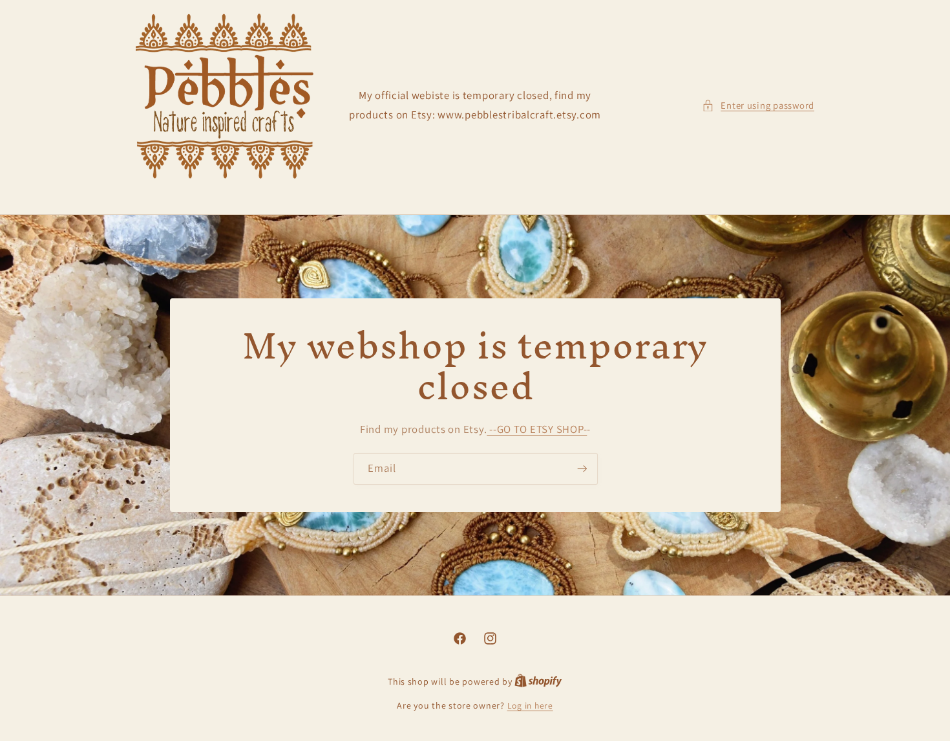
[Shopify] (538, 681)
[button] (758, 105)
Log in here (530, 705)
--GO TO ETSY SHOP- (537, 429)
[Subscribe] (581, 469)
